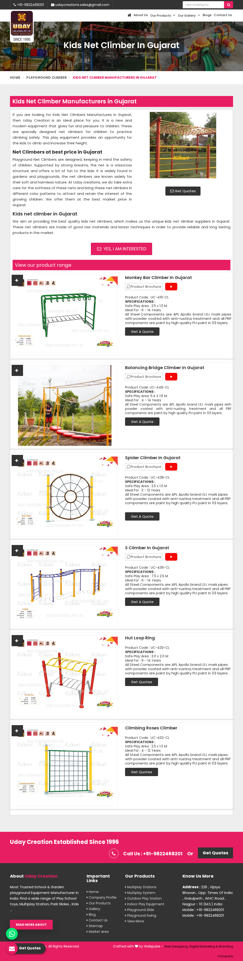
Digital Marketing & (203, 946)
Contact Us (223, 15)
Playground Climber (46, 77)
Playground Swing (141, 915)
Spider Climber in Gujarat (153, 458)
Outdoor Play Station (144, 898)
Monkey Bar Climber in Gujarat (158, 277)
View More (135, 921)
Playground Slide (140, 909)
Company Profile (102, 897)
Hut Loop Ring (140, 638)
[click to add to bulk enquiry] (17, 280)
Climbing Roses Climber (151, 728)
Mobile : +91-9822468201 (203, 909)
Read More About (31, 924)
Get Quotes (185, 190)
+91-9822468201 (30, 4)
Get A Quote (142, 331)
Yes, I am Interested (124, 249)
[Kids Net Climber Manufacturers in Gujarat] (183, 147)
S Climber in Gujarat (147, 548)
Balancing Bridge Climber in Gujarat (164, 368)
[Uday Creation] (22, 26)
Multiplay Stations (141, 887)
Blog (92, 914)
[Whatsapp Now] (12, 934)
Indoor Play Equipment (145, 904)
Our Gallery (187, 15)
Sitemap (95, 926)
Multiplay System (140, 892)
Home (15, 77)
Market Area (98, 931)
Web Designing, (176, 946)
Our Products (161, 15)
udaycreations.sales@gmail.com (81, 4)
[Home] (128, 15)
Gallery (94, 908)
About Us (141, 15)
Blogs (207, 15)
